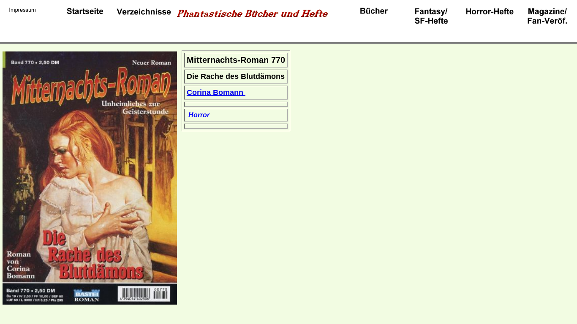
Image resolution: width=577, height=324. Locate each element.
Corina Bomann (216, 92)
